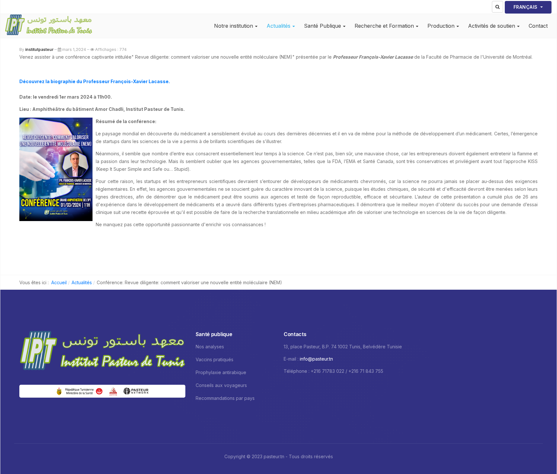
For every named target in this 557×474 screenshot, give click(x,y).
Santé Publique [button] (322, 26)
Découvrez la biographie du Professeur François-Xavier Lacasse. (94, 81)
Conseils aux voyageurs (221, 385)
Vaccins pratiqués (214, 359)
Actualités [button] (278, 26)
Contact (538, 26)
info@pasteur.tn (316, 359)
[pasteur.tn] (48, 26)
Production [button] (440, 26)
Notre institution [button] (233, 26)
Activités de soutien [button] (491, 26)
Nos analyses (210, 346)
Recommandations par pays (225, 398)
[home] (102, 352)
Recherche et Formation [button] (384, 26)
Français (526, 7)
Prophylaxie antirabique (221, 372)
